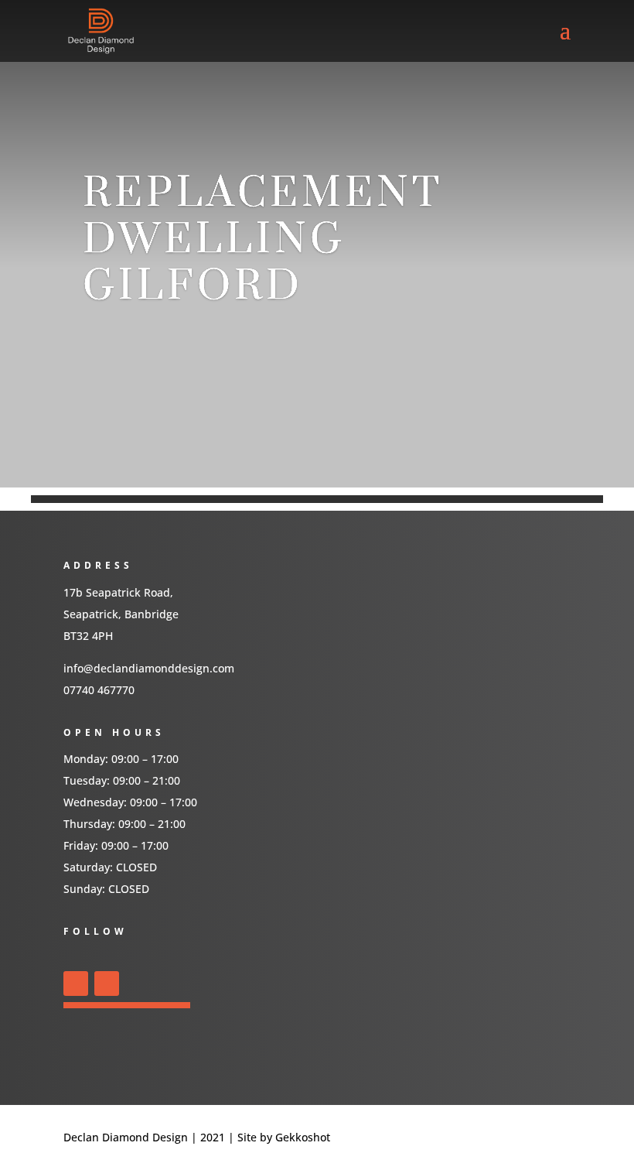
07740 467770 (99, 689)
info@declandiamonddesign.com (148, 668)
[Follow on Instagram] (106, 983)
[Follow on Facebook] (75, 983)
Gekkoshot (304, 1137)
